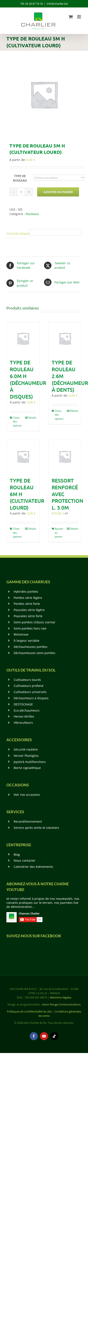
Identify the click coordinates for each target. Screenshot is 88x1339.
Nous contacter (24, 860)
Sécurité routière (26, 749)
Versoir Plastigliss (26, 756)
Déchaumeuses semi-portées (34, 653)
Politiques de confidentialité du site (29, 1011)
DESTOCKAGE (23, 704)
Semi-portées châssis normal (34, 622)
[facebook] (34, 1036)
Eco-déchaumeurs (27, 710)
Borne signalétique (27, 768)
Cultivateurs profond (28, 686)
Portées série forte (27, 604)
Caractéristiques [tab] (16, 233)
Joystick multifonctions (30, 762)
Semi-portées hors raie (30, 628)
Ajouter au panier (58, 192)
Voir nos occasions (27, 795)
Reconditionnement (28, 821)
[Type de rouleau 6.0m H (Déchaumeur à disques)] (23, 338)
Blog (17, 854)
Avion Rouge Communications (61, 1004)
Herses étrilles (24, 716)
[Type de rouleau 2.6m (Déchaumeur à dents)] (64, 338)
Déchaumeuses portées (30, 647)
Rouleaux (32, 214)
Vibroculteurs (23, 723)
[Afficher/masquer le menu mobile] (79, 16)
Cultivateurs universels (30, 692)
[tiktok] (54, 1036)
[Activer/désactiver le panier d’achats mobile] (71, 16)
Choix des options (17, 421)
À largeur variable (26, 640)
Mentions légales (60, 997)
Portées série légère (28, 598)
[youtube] (44, 1036)
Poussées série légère (29, 610)
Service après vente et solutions (36, 828)
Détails (32, 417)
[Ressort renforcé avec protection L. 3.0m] (64, 456)
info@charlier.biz (57, 4)
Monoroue (21, 634)
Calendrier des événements (33, 867)
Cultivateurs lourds (27, 680)
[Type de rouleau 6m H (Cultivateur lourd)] (23, 456)
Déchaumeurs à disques (31, 698)
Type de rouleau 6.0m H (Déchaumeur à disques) (28, 379)
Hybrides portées (26, 591)
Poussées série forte (28, 616)
